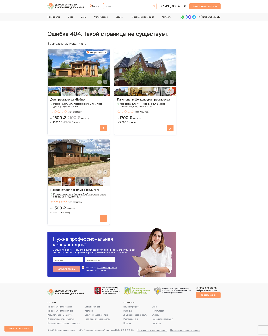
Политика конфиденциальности (152, 330)
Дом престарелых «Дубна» (68, 99)
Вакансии (127, 311)
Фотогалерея (101, 17)
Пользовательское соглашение (185, 330)
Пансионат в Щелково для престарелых (143, 99)
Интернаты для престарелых (60, 319)
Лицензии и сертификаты (135, 315)
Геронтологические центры (97, 319)
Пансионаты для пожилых (59, 307)
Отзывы (119, 17)
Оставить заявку (66, 269)
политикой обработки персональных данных (101, 268)
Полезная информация (142, 17)
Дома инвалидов (92, 307)
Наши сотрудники (131, 307)
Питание (127, 323)
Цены (83, 17)
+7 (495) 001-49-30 (173, 6)
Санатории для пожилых (96, 315)
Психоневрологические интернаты (63, 323)
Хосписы (89, 311)
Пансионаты (53, 17)
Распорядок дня (130, 319)
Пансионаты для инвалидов (60, 311)
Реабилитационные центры (60, 315)
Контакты (166, 17)
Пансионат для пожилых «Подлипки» (75, 190)
